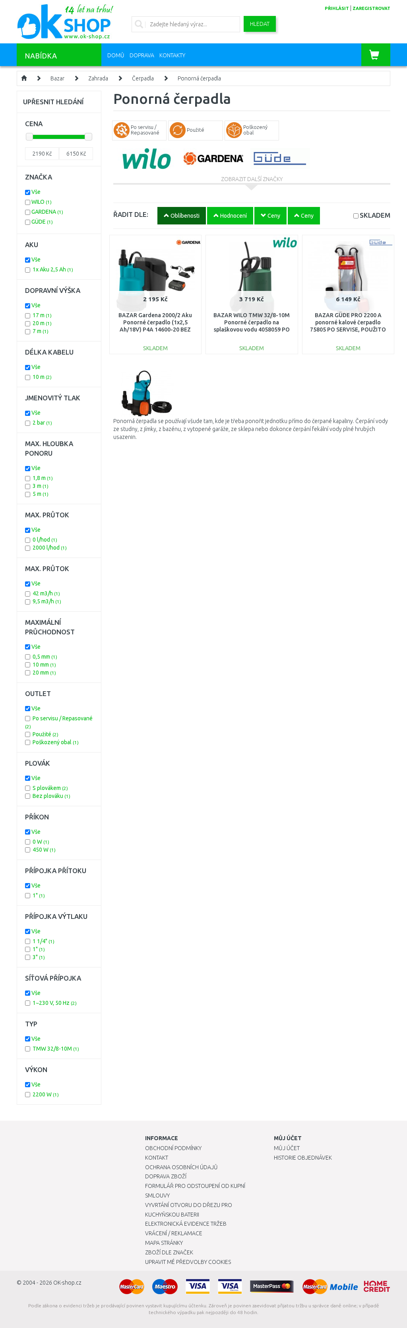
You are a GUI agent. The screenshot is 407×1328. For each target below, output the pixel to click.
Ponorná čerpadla (199, 78)
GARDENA (47, 212)
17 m (42, 315)
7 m (40, 331)
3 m (40, 486)
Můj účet (287, 1148)
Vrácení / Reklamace (173, 1233)
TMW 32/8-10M (56, 1048)
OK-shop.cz (67, 1282)
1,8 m (43, 478)
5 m (40, 494)
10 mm (44, 664)
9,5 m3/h (47, 601)
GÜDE (42, 221)
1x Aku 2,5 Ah (53, 269)
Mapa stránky (164, 1243)
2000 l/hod (50, 547)
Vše (36, 192)
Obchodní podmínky (173, 1148)
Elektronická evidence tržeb (186, 1224)
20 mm (44, 672)
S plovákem (50, 788)
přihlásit (337, 8)
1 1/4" (43, 941)
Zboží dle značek (169, 1252)
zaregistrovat (371, 8)
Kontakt (156, 1157)
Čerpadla (143, 78)
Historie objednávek (303, 1157)
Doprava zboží (165, 1176)
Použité (45, 734)
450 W (44, 849)
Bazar (57, 78)
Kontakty (172, 55)
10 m (42, 377)
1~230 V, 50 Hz (55, 1003)
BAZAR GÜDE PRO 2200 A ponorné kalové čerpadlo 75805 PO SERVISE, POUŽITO (348, 322)
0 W (41, 842)
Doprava (142, 55)
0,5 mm (45, 656)
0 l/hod (45, 539)
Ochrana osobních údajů (181, 1167)
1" (39, 895)
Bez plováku (51, 796)
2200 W (46, 1094)
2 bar (42, 422)
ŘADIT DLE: (130, 214)
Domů (115, 55)
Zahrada (98, 78)
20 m (42, 323)
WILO (41, 202)
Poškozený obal (56, 742)
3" (39, 957)
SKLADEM (375, 215)
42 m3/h (46, 593)
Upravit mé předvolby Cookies (188, 1262)
